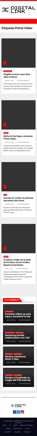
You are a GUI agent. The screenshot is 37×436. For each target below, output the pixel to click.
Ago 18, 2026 (11, 341)
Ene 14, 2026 (9, 80)
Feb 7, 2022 (9, 268)
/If (9, 425)
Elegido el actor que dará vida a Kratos (16, 75)
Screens (27, 428)
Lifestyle (8, 428)
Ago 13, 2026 (11, 383)
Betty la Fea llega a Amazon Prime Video (18, 137)
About (15, 425)
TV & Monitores (10, 332)
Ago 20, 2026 (11, 320)
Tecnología (17, 432)
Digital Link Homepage (26, 425)
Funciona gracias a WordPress (13, 421)
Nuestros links (18, 428)
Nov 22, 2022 (9, 142)
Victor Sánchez (23, 80)
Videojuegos (7, 71)
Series (6, 132)
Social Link (8, 432)
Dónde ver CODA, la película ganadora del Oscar (18, 199)
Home (4, 425)
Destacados (9, 354)
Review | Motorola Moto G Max (15, 357)
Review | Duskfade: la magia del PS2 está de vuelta (17, 380)
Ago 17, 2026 (11, 362)
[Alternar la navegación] (20, 21)
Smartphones (18, 354)
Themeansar (18, 422)
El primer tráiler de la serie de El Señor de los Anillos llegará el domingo (17, 262)
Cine (5, 194)
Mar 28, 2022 (9, 204)
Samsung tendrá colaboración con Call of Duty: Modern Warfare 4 (17, 339)
